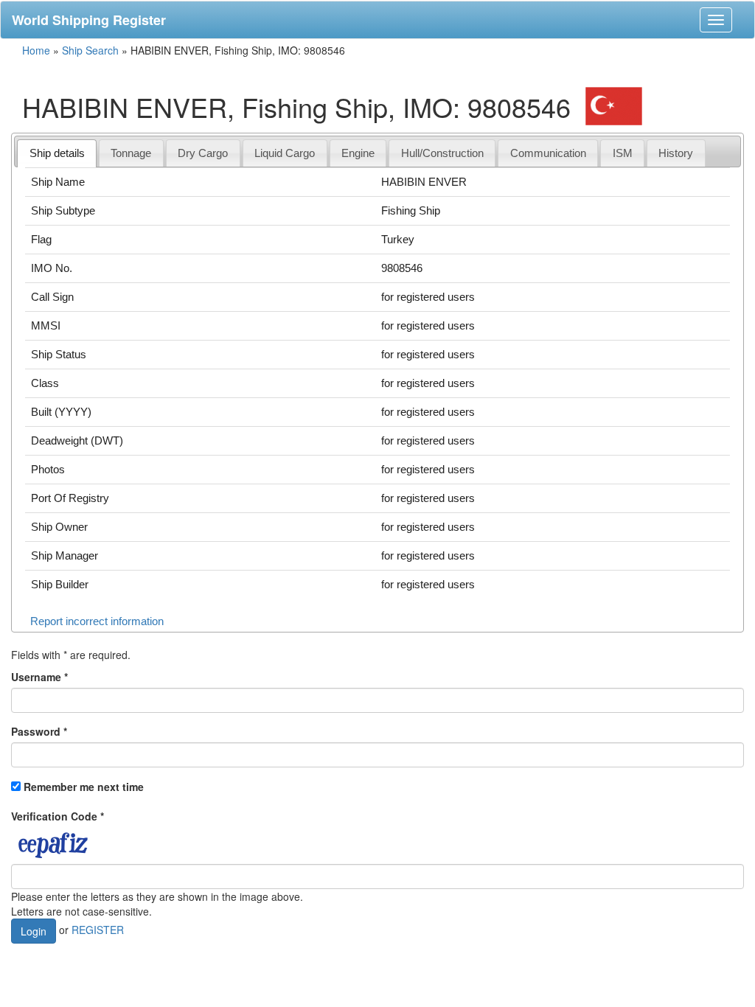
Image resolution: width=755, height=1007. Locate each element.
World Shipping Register (89, 19)
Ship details (57, 153)
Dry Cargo (203, 153)
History (675, 153)
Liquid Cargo (284, 153)
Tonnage (131, 153)
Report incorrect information (97, 621)
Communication (548, 153)
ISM (623, 153)
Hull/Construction (442, 153)
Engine (358, 153)
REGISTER (98, 928)
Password (39, 731)
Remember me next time (84, 786)
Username (39, 676)
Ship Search (90, 50)
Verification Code (57, 816)
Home (36, 50)
